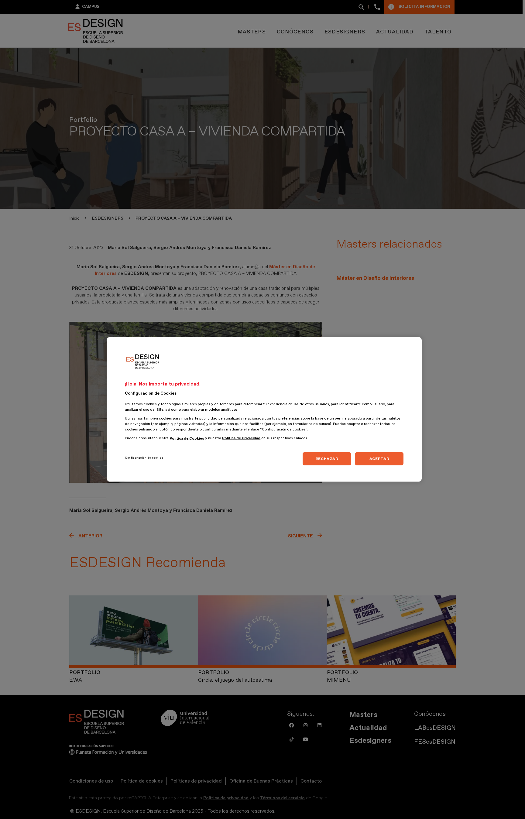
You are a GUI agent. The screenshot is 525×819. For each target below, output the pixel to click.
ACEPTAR (379, 458)
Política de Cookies (187, 438)
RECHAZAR (327, 458)
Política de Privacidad (241, 438)
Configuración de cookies (144, 458)
